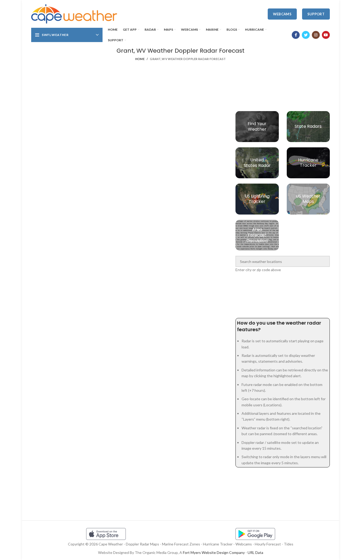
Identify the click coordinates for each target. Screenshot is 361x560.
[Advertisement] (180, 90)
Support (316, 14)
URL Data (255, 552)
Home (140, 59)
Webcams (282, 14)
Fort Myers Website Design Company (214, 552)
